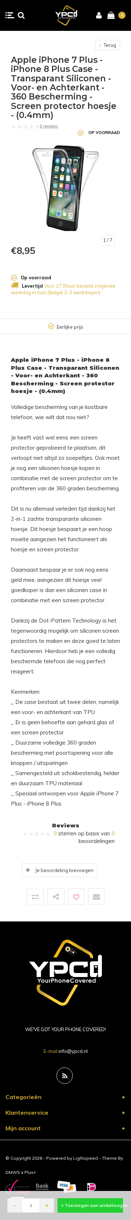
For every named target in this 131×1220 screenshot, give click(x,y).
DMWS (12, 1172)
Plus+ (30, 1172)
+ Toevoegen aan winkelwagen (92, 1205)
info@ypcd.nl (73, 1051)
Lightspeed (85, 1158)
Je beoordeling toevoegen (64, 870)
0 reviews (49, 126)
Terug (109, 45)
